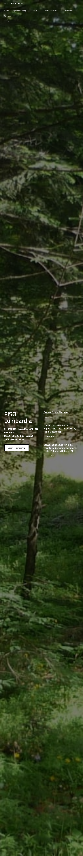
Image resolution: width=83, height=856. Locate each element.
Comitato (7, 16)
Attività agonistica (50, 10)
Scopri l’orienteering (19, 10)
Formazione (68, 10)
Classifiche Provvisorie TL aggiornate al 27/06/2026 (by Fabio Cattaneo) (59, 428)
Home (6, 10)
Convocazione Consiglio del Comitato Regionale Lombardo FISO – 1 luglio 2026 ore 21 (60, 448)
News (35, 10)
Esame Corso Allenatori (56, 412)
